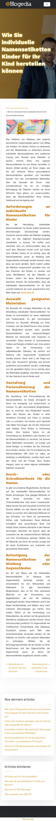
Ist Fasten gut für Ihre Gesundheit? (21, 776)
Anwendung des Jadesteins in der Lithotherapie (39, 668)
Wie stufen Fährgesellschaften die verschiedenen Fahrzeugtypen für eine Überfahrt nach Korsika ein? (28, 713)
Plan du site (28, 819)
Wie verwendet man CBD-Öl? (18, 794)
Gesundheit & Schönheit (18, 108)
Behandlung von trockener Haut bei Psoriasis (17, 668)
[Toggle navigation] (47, 4)
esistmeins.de (27, 292)
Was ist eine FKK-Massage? (18, 789)
